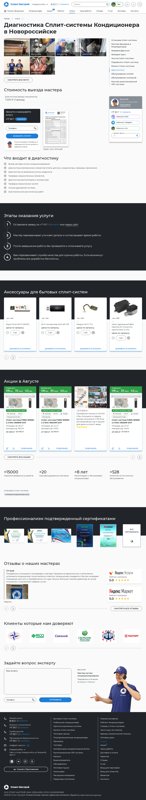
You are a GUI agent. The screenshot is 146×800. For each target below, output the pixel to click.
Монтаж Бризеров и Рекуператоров (121, 45)
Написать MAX (122, 117)
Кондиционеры (35, 11)
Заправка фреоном (120, 51)
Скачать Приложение (27, 769)
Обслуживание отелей (122, 74)
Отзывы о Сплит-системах (112, 726)
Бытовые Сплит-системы (65, 719)
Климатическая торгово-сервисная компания (47, 795)
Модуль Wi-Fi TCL (84, 324)
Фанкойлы (58, 741)
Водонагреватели (61, 760)
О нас (110, 11)
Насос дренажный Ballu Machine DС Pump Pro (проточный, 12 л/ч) (123, 327)
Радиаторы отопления (63, 779)
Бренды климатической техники (115, 734)
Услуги (72, 11)
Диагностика (117, 70)
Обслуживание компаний (123, 78)
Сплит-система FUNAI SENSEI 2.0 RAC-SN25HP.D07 (126, 421)
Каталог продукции (15, 11)
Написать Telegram (124, 122)
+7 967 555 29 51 (120, 112)
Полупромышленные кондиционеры (70, 738)
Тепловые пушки (61, 768)
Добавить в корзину (20, 349)
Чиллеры (57, 745)
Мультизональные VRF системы (68, 753)
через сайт (71, 224)
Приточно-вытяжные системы (67, 726)
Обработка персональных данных (85, 795)
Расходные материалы (64, 775)
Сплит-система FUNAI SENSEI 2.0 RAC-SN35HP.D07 (20, 421)
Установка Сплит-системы (124, 40)
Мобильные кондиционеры (66, 722)
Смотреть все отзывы (126, 608)
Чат (119, 4)
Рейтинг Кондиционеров (112, 722)
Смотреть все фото (18, 80)
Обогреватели (60, 764)
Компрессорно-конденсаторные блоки (71, 749)
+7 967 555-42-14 (19, 740)
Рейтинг (60, 11)
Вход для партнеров (110, 768)
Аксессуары (58, 771)
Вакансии (104, 775)
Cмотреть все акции (19, 457)
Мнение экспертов (109, 719)
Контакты (135, 11)
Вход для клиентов (109, 771)
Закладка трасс (118, 54)
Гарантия (104, 756)
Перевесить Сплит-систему (124, 62)
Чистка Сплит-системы (122, 58)
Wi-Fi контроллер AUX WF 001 (55, 324)
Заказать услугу (22, 136)
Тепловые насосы (61, 734)
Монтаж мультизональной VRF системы (124, 83)
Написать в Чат (122, 128)
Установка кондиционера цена (17, 494)
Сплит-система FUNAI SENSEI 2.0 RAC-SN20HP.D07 (55, 421)
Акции (50, 10)
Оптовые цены (107, 738)
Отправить (55, 700)
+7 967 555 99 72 (19, 734)
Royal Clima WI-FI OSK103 (17, 324)
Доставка (122, 11)
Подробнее (26, 448)
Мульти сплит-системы (64, 730)
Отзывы (99, 11)
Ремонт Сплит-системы (122, 66)
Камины (57, 756)
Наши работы (85, 11)
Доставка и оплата (109, 753)
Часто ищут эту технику (111, 730)
